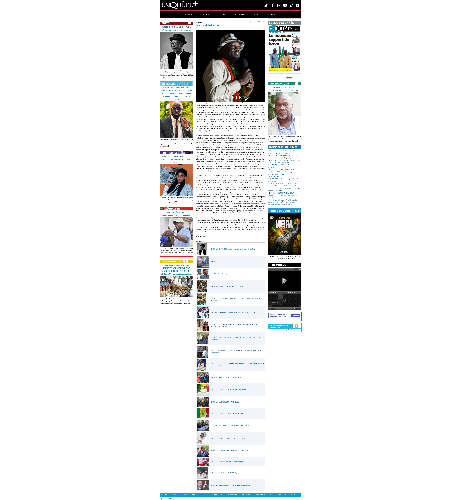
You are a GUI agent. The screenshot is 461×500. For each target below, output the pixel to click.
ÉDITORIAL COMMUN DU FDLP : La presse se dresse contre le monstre (234, 312)
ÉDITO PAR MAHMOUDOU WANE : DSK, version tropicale (230, 485)
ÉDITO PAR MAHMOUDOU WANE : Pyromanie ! (227, 473)
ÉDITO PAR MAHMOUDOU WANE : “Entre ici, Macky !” (229, 451)
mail (170, 498)
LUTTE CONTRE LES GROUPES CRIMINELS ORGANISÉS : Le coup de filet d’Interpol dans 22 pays (282, 172)
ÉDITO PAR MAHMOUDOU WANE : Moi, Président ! (228, 390)
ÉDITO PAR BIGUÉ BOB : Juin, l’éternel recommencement (230, 262)
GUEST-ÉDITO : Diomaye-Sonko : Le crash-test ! (227, 274)
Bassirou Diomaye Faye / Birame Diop (285, 200)
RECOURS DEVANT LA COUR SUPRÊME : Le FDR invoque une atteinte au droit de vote (283, 195)
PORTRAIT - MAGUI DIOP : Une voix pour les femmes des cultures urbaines (176, 159)
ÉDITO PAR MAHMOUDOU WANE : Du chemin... (227, 377)
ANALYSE (204, 494)
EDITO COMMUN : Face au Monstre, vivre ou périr (227, 462)
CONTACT (291, 494)
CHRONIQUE (217, 494)
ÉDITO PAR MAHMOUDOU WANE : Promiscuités (227, 413)
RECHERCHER (232, 494)
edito (203, 241)
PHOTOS (185, 494)
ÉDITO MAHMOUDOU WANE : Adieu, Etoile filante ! (228, 438)
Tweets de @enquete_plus (284, 330)
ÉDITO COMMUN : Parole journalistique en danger (227, 286)
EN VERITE (246, 494)
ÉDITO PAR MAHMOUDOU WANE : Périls (225, 402)
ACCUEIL (164, 494)
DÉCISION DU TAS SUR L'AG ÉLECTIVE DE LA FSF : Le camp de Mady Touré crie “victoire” (284, 179)
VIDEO (174, 494)
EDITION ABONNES (277, 494)
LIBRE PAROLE (260, 494)
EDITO (194, 494)
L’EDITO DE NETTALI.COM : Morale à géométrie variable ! (230, 425)
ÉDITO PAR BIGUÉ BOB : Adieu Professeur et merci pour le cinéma (233, 249)
